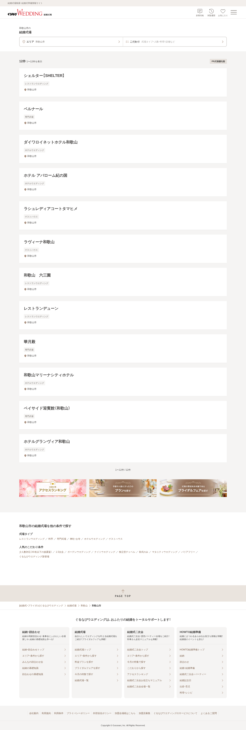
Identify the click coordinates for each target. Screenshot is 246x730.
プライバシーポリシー (78, 713)
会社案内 (33, 713)
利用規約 (46, 713)
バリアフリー (188, 552)
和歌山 (84, 605)
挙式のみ (143, 552)
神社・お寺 (75, 539)
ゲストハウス (116, 539)
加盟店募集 (144, 713)
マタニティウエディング (164, 552)
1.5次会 (60, 552)
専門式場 (61, 539)
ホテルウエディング (94, 539)
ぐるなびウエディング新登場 (34, 556)
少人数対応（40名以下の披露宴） (35, 552)
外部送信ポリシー (102, 713)
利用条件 (58, 713)
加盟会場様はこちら (125, 713)
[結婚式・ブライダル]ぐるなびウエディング (41, 605)
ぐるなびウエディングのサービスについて (175, 713)
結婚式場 (71, 605)
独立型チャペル (127, 552)
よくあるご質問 (209, 713)
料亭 (50, 539)
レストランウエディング (32, 539)
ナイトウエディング (104, 552)
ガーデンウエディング (79, 552)
